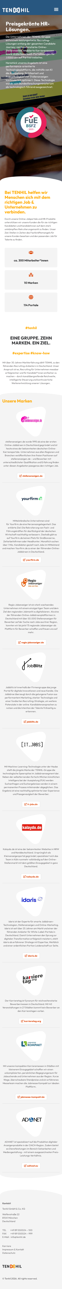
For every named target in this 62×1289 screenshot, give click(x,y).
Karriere (6, 1246)
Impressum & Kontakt (13, 1249)
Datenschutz (8, 1252)
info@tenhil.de (18, 1237)
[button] (56, 9)
